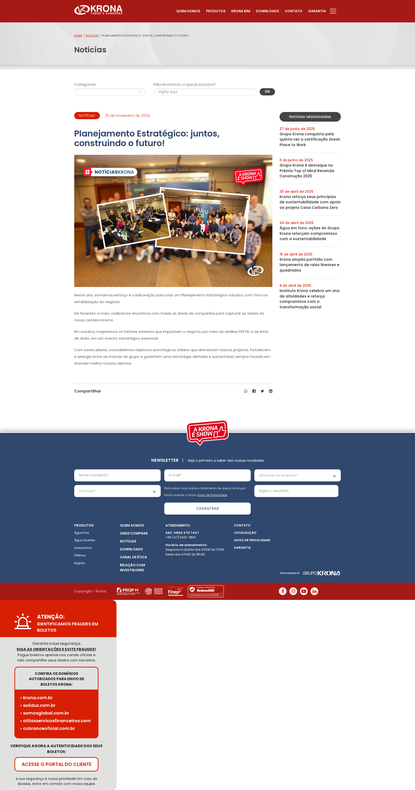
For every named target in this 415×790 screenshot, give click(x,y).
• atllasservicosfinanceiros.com (55, 721)
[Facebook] (283, 591)
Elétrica (80, 555)
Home (78, 35)
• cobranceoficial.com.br (47, 728)
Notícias (92, 35)
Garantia (317, 11)
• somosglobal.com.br (44, 713)
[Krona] (98, 9)
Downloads (267, 11)
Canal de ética (133, 557)
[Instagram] (293, 591)
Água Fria (81, 532)
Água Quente (84, 540)
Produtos (216, 11)
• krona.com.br (36, 698)
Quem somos (188, 11)
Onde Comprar (134, 533)
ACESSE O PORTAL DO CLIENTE (57, 764)
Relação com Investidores (132, 567)
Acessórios (83, 548)
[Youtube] (304, 591)
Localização (245, 533)
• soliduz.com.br (37, 705)
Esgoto (79, 563)
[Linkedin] (314, 591)
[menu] (335, 11)
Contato (293, 11)
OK (267, 91)
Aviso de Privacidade (212, 495)
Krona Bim (240, 11)
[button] (246, 391)
